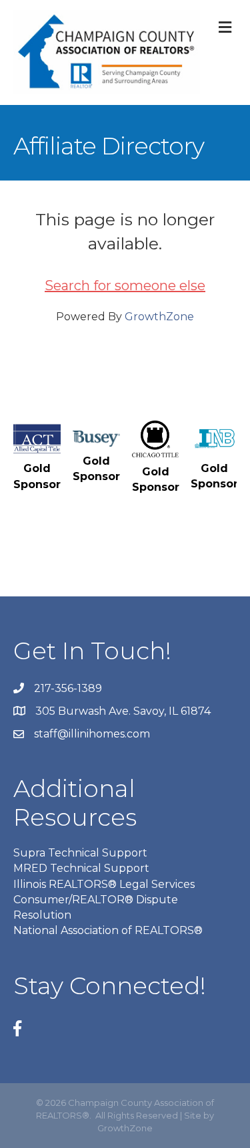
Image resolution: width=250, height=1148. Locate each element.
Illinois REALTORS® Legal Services (104, 884)
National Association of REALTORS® (108, 930)
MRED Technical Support (81, 868)
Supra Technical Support (80, 852)
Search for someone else (125, 285)
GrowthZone (159, 316)
